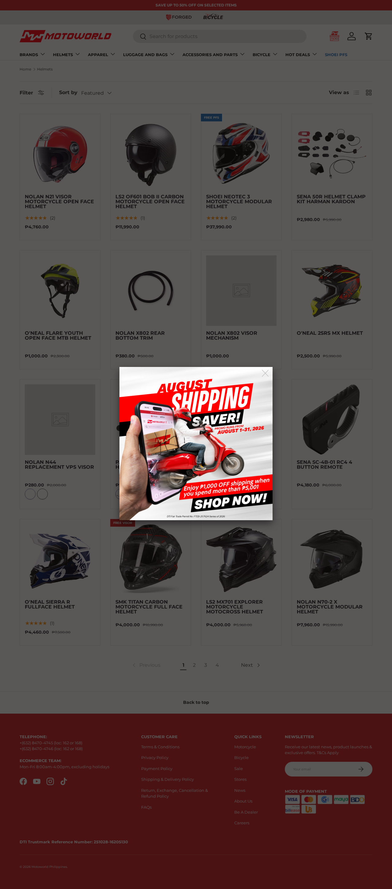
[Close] (265, 373)
